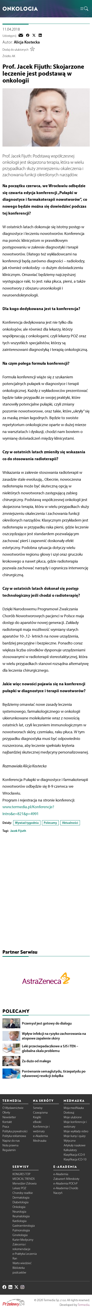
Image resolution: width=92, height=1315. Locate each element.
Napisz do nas (11, 1141)
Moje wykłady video (76, 1131)
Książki (37, 1117)
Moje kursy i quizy (75, 1136)
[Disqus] (46, 892)
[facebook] (27, 35)
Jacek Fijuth (18, 831)
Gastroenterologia (24, 1226)
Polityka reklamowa (14, 1136)
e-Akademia (40, 1136)
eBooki (37, 1122)
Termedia (83, 1305)
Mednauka (39, 1141)
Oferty (6, 1112)
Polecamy (50, 823)
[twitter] (34, 35)
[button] (84, 9)
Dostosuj (69, 1112)
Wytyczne (70, 1141)
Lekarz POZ (19, 1188)
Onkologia (19, 1207)
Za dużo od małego (36, 1061)
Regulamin (9, 1150)
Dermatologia (21, 1197)
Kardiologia (19, 1221)
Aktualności (70, 823)
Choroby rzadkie (23, 1193)
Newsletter (9, 1117)
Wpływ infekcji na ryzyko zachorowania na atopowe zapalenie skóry (54, 1035)
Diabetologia (20, 1202)
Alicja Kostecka (27, 42)
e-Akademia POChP (65, 1183)
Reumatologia (21, 1216)
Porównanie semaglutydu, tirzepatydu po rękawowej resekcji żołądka (54, 1073)
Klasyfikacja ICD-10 (75, 1159)
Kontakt (7, 1122)
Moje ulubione (73, 1117)
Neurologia (19, 1212)
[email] (21, 35)
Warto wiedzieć (22, 1263)
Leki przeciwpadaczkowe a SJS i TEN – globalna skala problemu (50, 1048)
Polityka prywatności (14, 1131)
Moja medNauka (74, 1108)
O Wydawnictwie (12, 1108)
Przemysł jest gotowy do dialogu (47, 1023)
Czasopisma (40, 1112)
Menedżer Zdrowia (24, 1183)
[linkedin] (40, 35)
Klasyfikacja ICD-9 (74, 1155)
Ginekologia (20, 1235)
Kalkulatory (70, 1150)
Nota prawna (10, 1145)
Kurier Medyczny (23, 1240)
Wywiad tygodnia (27, 823)
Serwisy (37, 1108)
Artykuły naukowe (75, 1145)
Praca (5, 1127)
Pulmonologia (21, 1230)
